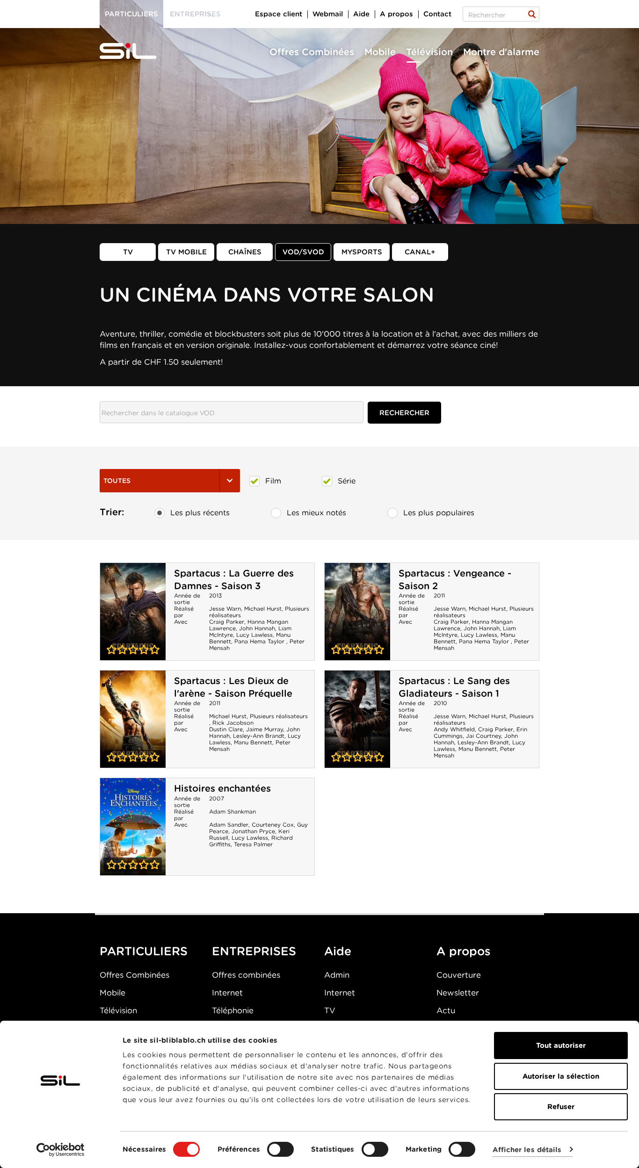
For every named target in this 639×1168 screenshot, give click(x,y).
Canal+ (420, 252)
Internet (227, 992)
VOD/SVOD (303, 252)
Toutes (117, 480)
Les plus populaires (438, 512)
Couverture (458, 975)
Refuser (560, 1107)
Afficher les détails (527, 1150)
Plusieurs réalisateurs (279, 716)
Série (347, 480)
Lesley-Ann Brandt (258, 735)
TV (128, 252)
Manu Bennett (253, 742)
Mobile (380, 52)
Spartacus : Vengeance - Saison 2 (357, 611)
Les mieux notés (316, 512)
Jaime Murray (264, 729)
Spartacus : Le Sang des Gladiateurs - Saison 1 (454, 687)
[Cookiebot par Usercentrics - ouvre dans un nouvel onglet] (61, 1150)
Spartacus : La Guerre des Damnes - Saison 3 (234, 579)
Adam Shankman (232, 811)
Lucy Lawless (254, 634)
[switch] (280, 1149)
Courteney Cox (273, 824)
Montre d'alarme (501, 52)
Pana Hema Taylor (260, 641)
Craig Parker (226, 621)
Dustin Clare (226, 729)
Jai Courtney (483, 735)
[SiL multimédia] (138, 51)
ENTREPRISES (254, 951)
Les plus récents (200, 512)
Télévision (429, 52)
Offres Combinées (311, 52)
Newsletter (457, 992)
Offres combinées (246, 975)
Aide (361, 14)
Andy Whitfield (454, 729)
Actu (445, 1010)
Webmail (327, 14)
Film (273, 480)
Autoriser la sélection (561, 1076)
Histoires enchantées (222, 788)
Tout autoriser (561, 1045)
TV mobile (186, 252)
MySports (361, 252)
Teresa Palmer (253, 844)
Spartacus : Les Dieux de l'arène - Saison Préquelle (233, 687)
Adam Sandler (228, 824)
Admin (336, 975)
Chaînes (244, 252)
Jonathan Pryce (253, 831)
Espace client (278, 14)
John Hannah (257, 628)
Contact (437, 14)
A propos (396, 14)
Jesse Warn (225, 608)
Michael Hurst (263, 608)
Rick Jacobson (233, 722)
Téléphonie (233, 1010)
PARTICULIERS (144, 951)
